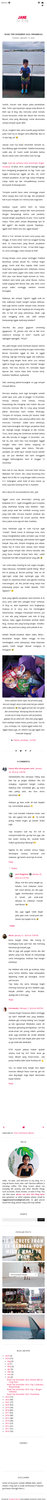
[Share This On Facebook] (16, 751)
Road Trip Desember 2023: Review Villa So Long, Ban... (25, 1380)
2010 (7, 1431)
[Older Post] (43, 1127)
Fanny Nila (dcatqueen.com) (22, 768)
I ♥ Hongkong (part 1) (23, 1299)
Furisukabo (14, 1008)
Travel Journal (20, 740)
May (9, 1366)
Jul (8, 1364)
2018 (7, 1410)
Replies (14, 868)
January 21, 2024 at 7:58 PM (26, 935)
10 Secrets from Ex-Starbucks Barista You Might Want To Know (23, 1248)
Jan (9, 1377)
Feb (9, 1374)
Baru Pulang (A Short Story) (23, 1326)
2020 (7, 1405)
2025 (7, 1356)
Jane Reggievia (21, 874)
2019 (7, 1407)
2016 (7, 1415)
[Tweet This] (21, 751)
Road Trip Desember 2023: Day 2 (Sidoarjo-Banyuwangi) (25, 1385)
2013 (7, 1423)
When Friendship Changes (23, 1272)
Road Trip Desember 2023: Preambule (23, 1394)
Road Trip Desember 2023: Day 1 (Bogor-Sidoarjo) (24, 1390)
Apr (9, 1369)
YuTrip (33, 740)
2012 (7, 1426)
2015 (7, 1418)
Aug (9, 1361)
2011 (7, 1428)
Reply (11, 862)
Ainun (11, 935)
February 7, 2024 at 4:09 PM (31, 1008)
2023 (7, 1397)
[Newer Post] (3, 1127)
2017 (7, 1412)
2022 (7, 1399)
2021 (7, 1402)
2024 (7, 1358)
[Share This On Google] (30, 751)
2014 (7, 1420)
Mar (9, 1371)
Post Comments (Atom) (24, 1133)
